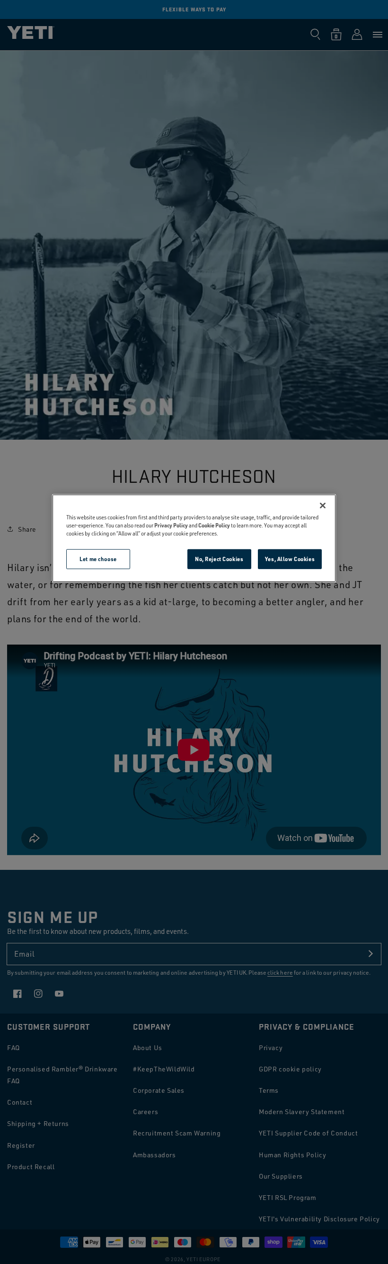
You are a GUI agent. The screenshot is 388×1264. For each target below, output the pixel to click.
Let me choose (97, 559)
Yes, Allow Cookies (290, 559)
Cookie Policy (214, 525)
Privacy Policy (171, 525)
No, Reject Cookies (219, 559)
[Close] (322, 505)
